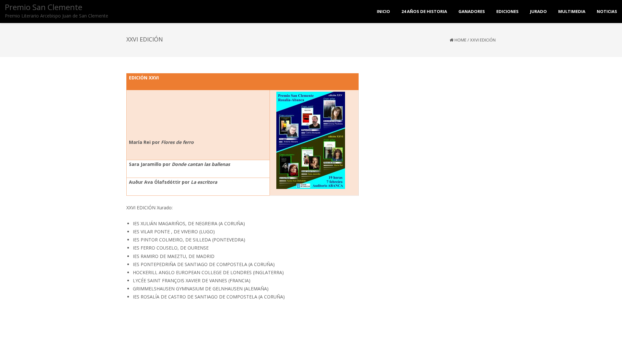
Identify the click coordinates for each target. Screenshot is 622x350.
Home (460, 40)
